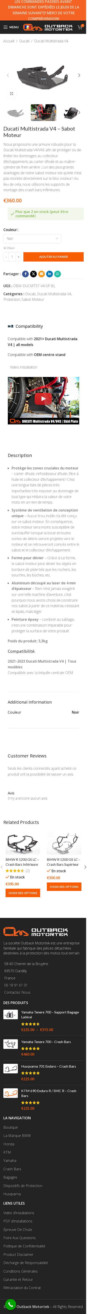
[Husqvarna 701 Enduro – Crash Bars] (10, 1072)
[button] (7, 75)
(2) (28, 870)
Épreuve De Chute (17, 1229)
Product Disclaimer (18, 1254)
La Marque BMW (17, 1135)
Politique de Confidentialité (24, 1246)
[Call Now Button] (10, 1304)
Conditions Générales (20, 1271)
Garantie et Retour (18, 1279)
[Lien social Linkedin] (49, 274)
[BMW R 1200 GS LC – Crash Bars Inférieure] (23, 843)
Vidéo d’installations (18, 1212)
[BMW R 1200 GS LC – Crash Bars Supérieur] (64, 843)
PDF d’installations (17, 1221)
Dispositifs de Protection (22, 1185)
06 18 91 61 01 (16, 985)
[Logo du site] (47, 26)
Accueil (8, 41)
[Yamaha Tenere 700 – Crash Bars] (10, 1048)
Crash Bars (12, 1169)
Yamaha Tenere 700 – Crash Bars (46, 1042)
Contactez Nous (17, 992)
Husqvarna (12, 1193)
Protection (11, 299)
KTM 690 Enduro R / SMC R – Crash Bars (48, 1093)
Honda (8, 1144)
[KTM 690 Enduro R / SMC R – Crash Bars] (10, 1099)
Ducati (24, 41)
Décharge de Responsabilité (25, 1262)
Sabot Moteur (33, 299)
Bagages (10, 1177)
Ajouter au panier (53, 257)
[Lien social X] (33, 274)
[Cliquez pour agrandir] (12, 94)
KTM (7, 1152)
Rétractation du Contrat (22, 1287)
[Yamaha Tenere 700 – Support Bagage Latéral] (10, 1021)
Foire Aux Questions (19, 1237)
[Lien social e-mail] (41, 274)
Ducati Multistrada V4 (51, 41)
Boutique (10, 1127)
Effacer (11, 248)
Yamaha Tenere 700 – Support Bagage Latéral (50, 1014)
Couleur (10, 229)
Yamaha (9, 1160)
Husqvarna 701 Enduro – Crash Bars (48, 1066)
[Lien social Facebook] (25, 274)
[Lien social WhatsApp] (57, 274)
